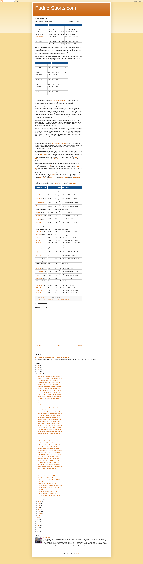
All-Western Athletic (43, 299)
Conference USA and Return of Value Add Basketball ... (50, 411)
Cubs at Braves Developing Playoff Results (47, 491)
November (40, 375)
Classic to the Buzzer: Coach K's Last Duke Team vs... (50, 382)
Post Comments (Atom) (46, 348)
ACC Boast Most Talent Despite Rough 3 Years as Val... (50, 390)
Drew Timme (38, 261)
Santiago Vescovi (60, 176)
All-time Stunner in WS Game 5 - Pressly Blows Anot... (50, 477)
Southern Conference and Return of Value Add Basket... (50, 437)
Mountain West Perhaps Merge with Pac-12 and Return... (50, 425)
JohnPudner (47, 537)
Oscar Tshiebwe (39, 271)
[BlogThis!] (54, 297)
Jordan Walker (39, 237)
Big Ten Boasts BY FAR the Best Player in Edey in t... (49, 398)
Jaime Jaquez (39, 231)
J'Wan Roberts (39, 222)
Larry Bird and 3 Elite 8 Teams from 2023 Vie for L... (49, 464)
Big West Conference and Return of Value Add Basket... (50, 407)
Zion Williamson (67, 165)
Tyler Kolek (52, 174)
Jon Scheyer (58, 165)
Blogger (77, 553)
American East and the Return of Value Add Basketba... (50, 392)
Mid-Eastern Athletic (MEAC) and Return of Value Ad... (50, 421)
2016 (38, 529)
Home (59, 345)
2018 (38, 525)
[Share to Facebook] (58, 297)
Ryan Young (52, 177)
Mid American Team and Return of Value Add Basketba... (50, 419)
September (40, 499)
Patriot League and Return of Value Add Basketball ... (49, 433)
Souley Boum (39, 268)
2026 (38, 365)
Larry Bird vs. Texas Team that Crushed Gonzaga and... (50, 458)
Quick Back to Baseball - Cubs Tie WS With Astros (49, 462)
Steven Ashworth (43, 154)
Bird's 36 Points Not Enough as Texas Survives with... (49, 456)
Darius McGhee (39, 278)
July (39, 503)
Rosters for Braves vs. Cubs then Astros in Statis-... (49, 493)
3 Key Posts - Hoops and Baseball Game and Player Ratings (52, 357)
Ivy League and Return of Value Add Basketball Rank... (50, 415)
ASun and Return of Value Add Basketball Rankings (49, 396)
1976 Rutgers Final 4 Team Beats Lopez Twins (48, 384)
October (40, 497)
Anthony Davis (50, 165)
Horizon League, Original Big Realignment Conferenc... (50, 413)
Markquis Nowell (39, 266)
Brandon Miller (39, 215)
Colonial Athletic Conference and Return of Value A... (49, 409)
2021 (38, 519)
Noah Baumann (39, 36)
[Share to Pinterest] (59, 297)
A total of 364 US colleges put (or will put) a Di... (48, 380)
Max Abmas (42, 177)
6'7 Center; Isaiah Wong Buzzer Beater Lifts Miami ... (49, 460)
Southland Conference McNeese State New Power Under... (51, 440)
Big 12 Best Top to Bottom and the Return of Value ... (49, 400)
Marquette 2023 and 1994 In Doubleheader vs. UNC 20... (50, 470)
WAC (71, 299)
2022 (38, 517)
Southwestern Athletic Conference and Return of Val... (50, 444)
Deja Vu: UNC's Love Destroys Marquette (47, 468)
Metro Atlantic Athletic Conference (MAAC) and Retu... (50, 417)
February (40, 513)
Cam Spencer (76, 177)
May (39, 507)
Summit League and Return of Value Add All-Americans (50, 442)
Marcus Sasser (39, 198)
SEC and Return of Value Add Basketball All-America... (50, 439)
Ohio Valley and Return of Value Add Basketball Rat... (49, 429)
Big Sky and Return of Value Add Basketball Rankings (50, 404)
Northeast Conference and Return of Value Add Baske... (50, 427)
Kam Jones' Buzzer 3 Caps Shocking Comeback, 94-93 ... (50, 466)
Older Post (79, 345)
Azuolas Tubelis (64, 177)
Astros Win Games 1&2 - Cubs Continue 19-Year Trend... (50, 485)
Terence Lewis (39, 275)
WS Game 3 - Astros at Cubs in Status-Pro (47, 483)
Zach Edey (38, 191)
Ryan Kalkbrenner (67, 152)
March (39, 511)
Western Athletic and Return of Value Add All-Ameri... (49, 446)
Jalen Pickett (38, 234)
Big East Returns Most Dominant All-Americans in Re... (50, 402)
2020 (38, 521)
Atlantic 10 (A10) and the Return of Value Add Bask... (49, 388)
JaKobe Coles (57, 183)
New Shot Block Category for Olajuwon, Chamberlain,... (50, 376)
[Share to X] (56, 297)
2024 (38, 369)
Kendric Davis (39, 258)
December (40, 373)
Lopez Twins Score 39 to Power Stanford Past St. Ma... (50, 472)
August (39, 501)
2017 (38, 527)
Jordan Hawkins (39, 226)
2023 (38, 371)
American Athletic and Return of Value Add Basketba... (50, 394)
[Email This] (53, 297)
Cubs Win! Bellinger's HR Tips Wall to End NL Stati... (49, 487)
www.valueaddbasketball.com (58, 100)
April (39, 509)
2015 (38, 531)
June (39, 505)
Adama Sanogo (39, 194)
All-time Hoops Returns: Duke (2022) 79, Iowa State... (49, 475)
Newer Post (38, 345)
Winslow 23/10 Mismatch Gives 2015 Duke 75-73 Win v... (50, 378)
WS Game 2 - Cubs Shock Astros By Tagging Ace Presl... (50, 481)
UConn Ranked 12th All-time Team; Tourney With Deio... (50, 454)
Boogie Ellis (73, 183)
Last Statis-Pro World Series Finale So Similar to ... (49, 448)
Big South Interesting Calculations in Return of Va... (49, 406)
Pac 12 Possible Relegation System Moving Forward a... (50, 431)
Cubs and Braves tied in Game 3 (45, 489)
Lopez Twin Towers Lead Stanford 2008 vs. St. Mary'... (50, 474)
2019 (38, 523)
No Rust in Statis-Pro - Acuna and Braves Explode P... (49, 495)
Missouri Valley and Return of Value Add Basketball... (49, 423)
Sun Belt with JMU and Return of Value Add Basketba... (50, 435)
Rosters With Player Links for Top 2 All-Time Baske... (49, 452)
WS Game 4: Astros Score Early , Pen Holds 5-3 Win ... (50, 479)
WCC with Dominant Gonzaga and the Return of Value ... (50, 450)
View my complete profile (40, 547)
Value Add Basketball (65, 299)
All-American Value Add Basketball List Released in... (49, 386)
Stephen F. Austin (56, 299)
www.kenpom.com (39, 109)
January (40, 515)
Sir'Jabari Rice (39, 287)
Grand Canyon (50, 299)
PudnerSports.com (55, 8)
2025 (38, 367)
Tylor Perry (57, 159)
